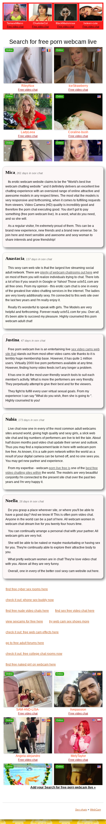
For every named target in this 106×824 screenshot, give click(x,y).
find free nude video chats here (27, 610)
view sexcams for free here (24, 621)
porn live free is (59, 468)
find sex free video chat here (74, 610)
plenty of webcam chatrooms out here (66, 272)
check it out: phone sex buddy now (30, 600)
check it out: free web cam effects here (32, 632)
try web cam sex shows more (69, 621)
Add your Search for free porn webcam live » (63, 787)
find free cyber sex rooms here (27, 589)
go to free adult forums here (25, 643)
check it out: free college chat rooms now (34, 654)
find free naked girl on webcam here (31, 664)
